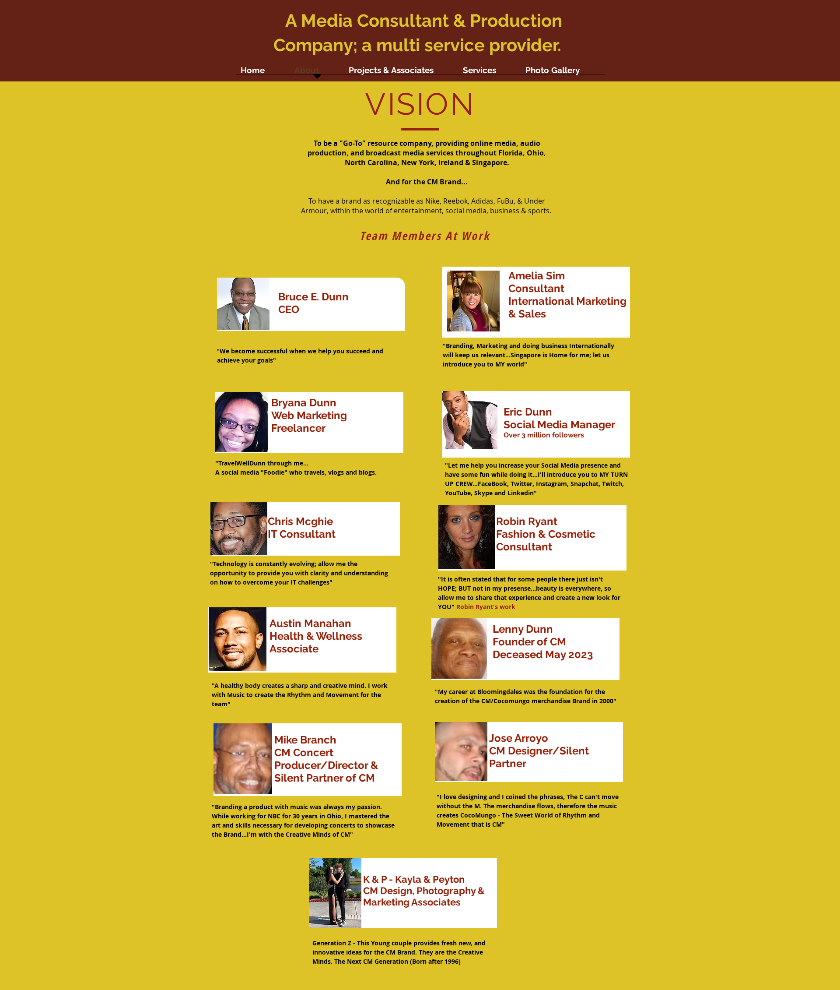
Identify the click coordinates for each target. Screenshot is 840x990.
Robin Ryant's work (485, 606)
